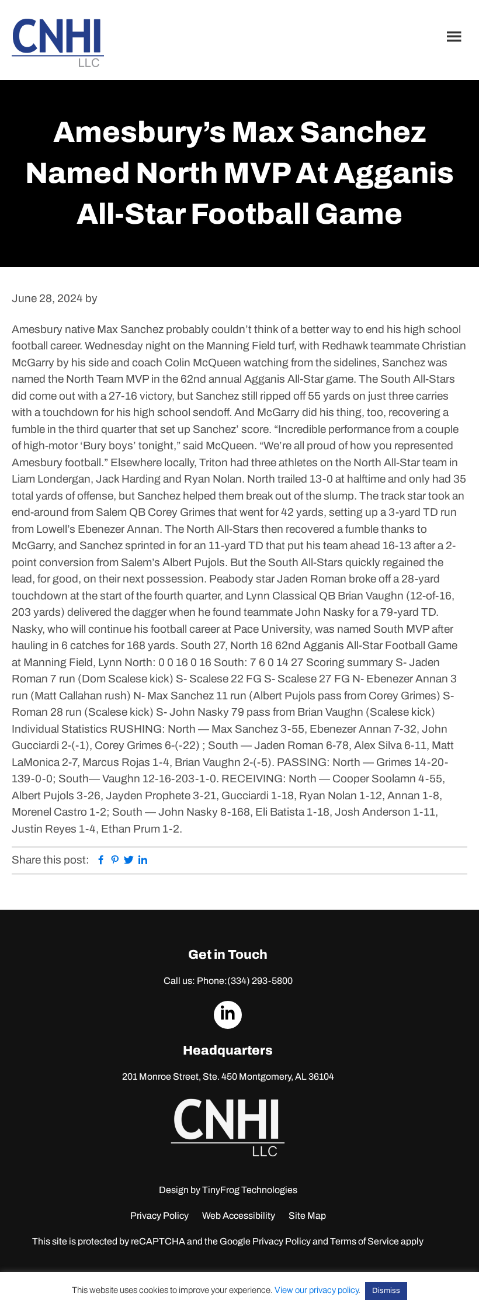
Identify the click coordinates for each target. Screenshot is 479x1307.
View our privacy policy (316, 1290)
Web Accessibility (238, 1216)
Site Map (307, 1216)
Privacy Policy (159, 1216)
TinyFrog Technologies (249, 1190)
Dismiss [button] (386, 1291)
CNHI (58, 43)
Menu (455, 36)
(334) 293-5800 (260, 981)
